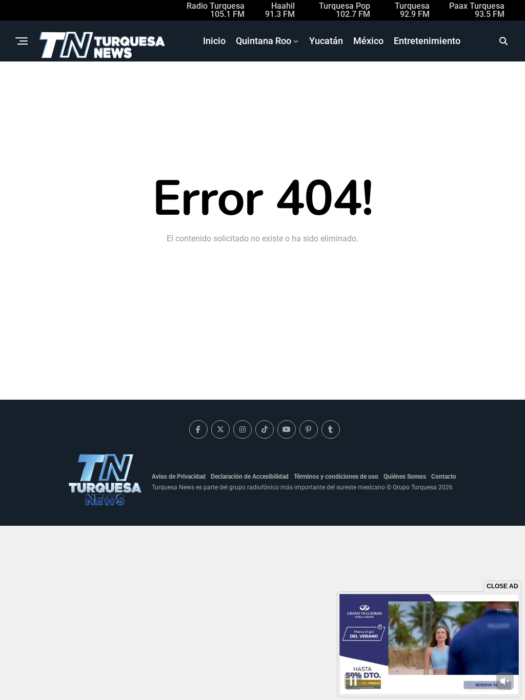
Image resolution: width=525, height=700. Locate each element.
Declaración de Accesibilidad (250, 476)
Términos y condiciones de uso (336, 476)
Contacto (443, 476)
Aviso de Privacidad (179, 476)
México (368, 40)
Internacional (356, 83)
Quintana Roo (263, 40)
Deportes (299, 83)
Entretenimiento (427, 40)
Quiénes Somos (404, 476)
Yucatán (326, 40)
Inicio (214, 40)
